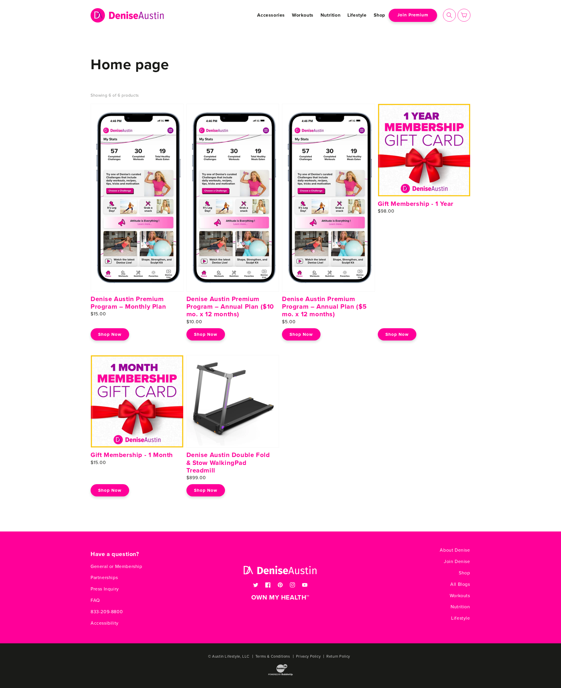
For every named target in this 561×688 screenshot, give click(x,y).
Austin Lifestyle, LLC (231, 656)
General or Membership (116, 566)
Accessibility (105, 623)
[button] (449, 15)
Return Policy (338, 656)
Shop (464, 573)
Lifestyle (460, 618)
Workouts (460, 596)
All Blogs (460, 584)
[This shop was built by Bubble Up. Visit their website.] (280, 675)
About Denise (455, 550)
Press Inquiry (105, 589)
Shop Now (110, 334)
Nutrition (460, 607)
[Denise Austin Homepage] (127, 15)
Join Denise (457, 561)
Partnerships (104, 578)
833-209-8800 (107, 612)
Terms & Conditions (272, 656)
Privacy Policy (308, 656)
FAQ (95, 600)
